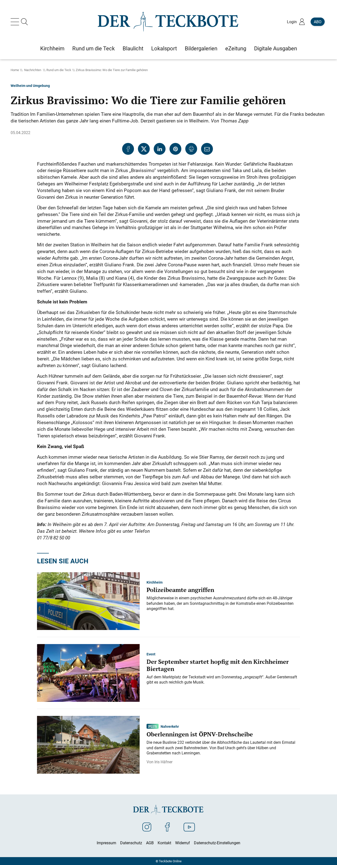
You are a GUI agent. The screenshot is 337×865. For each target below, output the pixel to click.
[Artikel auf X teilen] (144, 149)
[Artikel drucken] (191, 149)
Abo (317, 21)
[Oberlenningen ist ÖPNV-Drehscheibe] (88, 744)
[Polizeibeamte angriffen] (88, 600)
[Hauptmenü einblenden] (16, 21)
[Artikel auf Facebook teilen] (128, 149)
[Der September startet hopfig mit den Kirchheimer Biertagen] (88, 672)
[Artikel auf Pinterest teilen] (175, 149)
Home (15, 70)
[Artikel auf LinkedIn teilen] (160, 149)
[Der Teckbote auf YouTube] (189, 827)
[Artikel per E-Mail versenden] (207, 149)
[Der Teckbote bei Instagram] (146, 827)
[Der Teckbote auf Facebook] (167, 827)
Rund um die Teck (58, 70)
